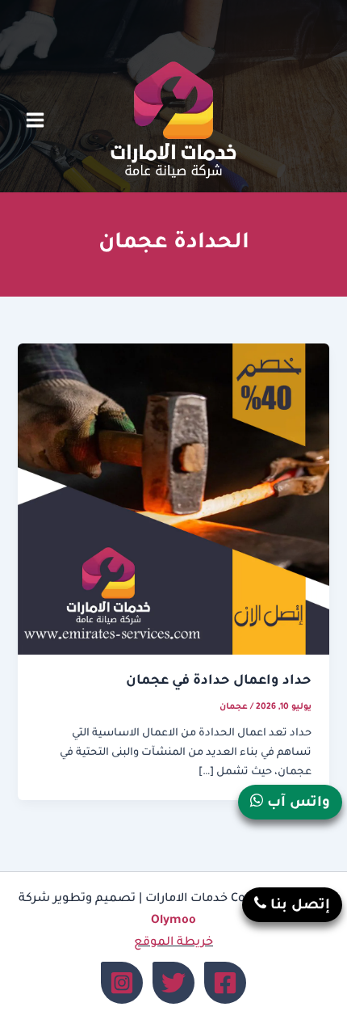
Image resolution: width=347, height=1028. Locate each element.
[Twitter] (173, 983)
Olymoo (173, 921)
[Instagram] (122, 983)
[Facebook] (225, 983)
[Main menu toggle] (35, 120)
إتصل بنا (298, 906)
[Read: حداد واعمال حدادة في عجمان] (173, 500)
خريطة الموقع (173, 943)
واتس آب (296, 803)
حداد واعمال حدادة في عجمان (218, 681)
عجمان (233, 707)
